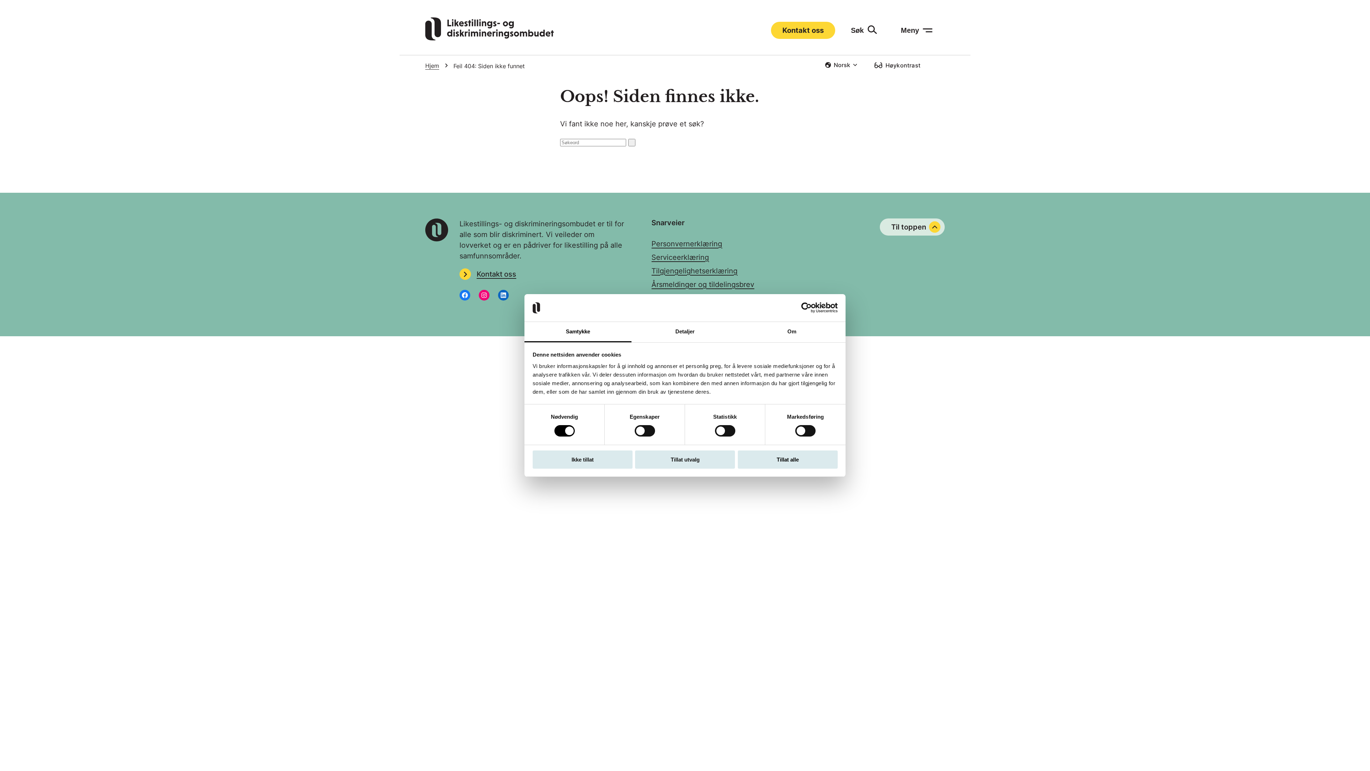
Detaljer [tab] (685, 331)
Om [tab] (791, 331)
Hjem (432, 65)
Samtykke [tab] (578, 331)
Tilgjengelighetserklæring (694, 271)
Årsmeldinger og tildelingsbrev (702, 284)
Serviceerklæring (680, 257)
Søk (857, 30)
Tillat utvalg (685, 460)
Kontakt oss (803, 30)
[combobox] (841, 65)
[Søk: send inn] (631, 142)
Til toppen (908, 227)
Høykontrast (903, 65)
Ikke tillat (583, 460)
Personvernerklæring (686, 244)
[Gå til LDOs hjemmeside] (489, 38)
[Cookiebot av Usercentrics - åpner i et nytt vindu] (806, 307)
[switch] (645, 431)
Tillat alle (788, 460)
